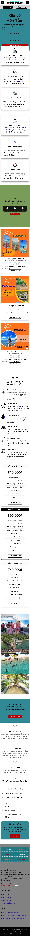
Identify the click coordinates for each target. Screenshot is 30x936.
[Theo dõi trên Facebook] (11, 263)
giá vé (19, 81)
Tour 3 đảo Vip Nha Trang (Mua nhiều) (14, 915)
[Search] (27, 2)
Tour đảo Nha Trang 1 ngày (11, 912)
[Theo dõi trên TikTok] (14, 263)
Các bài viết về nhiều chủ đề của (13, 128)
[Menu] (2, 2)
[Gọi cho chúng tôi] (16, 263)
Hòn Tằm (21, 406)
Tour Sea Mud (7, 897)
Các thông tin (8, 58)
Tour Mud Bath (7, 900)
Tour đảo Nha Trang (9, 903)
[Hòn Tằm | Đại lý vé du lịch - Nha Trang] (15, 3)
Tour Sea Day (7, 894)
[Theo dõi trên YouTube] (19, 263)
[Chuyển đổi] (2, 789)
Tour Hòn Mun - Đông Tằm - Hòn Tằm (14, 918)
